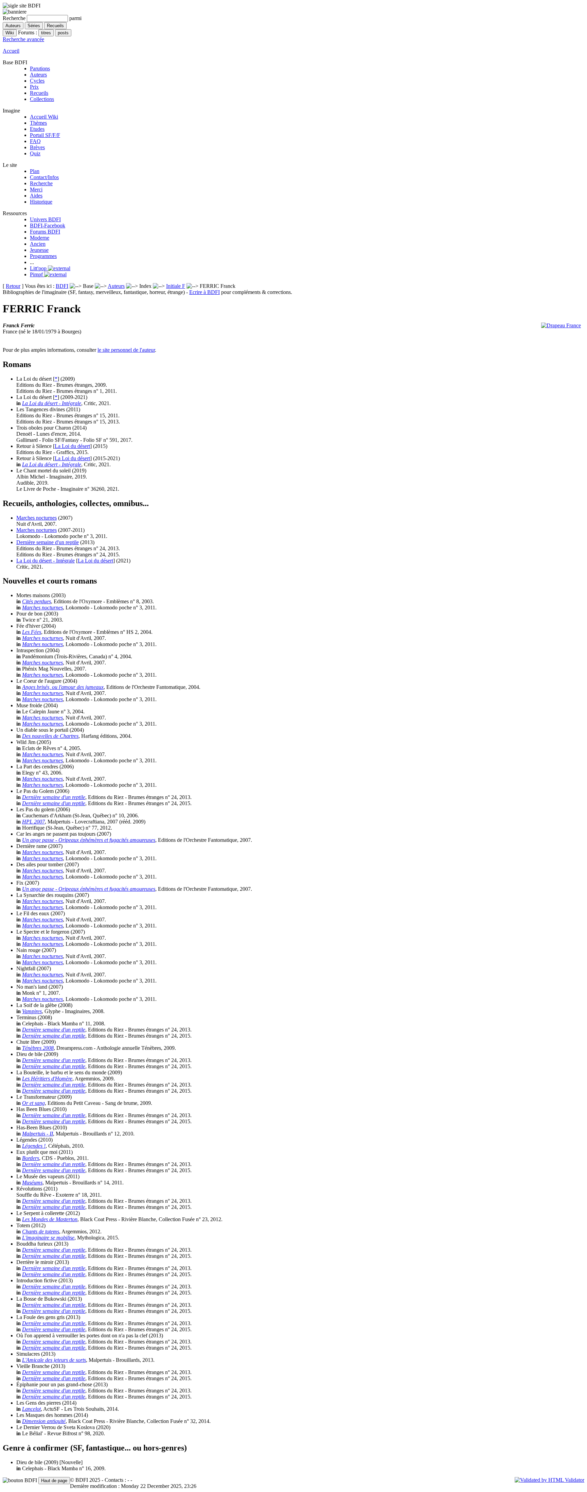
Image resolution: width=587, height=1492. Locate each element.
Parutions (40, 68)
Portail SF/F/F (45, 135)
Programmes (43, 256)
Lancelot (31, 1409)
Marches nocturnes (36, 518)
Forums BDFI (45, 232)
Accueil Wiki (44, 117)
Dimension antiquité (44, 1421)
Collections (42, 99)
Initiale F (175, 286)
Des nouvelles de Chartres (50, 736)
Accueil (11, 51)
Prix (34, 87)
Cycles (37, 81)
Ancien (38, 244)
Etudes (37, 129)
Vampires (32, 1011)
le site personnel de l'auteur (126, 350)
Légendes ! (34, 1146)
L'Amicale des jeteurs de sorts (54, 1360)
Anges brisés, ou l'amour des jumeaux (63, 687)
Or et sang (33, 1103)
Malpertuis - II (37, 1134)
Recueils (39, 93)
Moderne (39, 238)
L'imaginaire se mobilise (48, 1238)
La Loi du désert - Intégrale (51, 403)
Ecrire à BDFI (204, 292)
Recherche (41, 183)
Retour (13, 286)
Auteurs (38, 74)
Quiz (35, 153)
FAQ (35, 141)
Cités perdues (36, 601)
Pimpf (37, 274)
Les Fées (31, 632)
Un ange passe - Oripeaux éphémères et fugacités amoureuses (88, 840)
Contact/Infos (44, 177)
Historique (41, 202)
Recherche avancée (23, 39)
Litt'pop (39, 268)
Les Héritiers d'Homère (47, 1078)
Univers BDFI (45, 219)
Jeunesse (39, 250)
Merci (36, 189)
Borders (30, 1158)
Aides (36, 195)
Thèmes (38, 123)
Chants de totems (40, 1231)
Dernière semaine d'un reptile (47, 542)
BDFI (62, 286)
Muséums (32, 1182)
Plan (34, 171)
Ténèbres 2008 (38, 1048)
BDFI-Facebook (47, 225)
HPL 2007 (33, 822)
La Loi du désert (72, 446)
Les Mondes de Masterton (49, 1219)
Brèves (37, 147)
